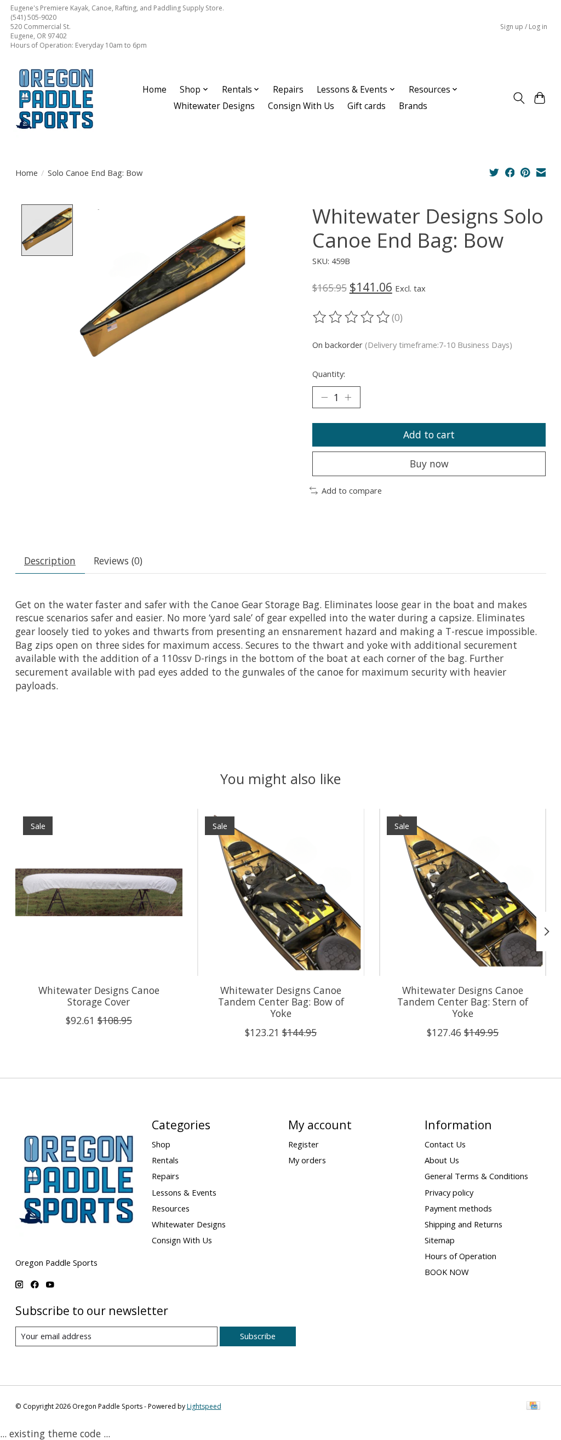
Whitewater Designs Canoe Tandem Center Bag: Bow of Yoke (280, 1002)
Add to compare (352, 490)
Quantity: (328, 373)
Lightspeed (204, 1406)
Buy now (429, 463)
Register (303, 1144)
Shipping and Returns (463, 1224)
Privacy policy (449, 1192)
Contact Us (445, 1144)
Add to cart (429, 434)
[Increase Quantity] (348, 397)
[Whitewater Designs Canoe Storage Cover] (98, 892)
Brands (413, 106)
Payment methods (458, 1208)
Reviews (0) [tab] (118, 560)
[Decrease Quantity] (324, 397)
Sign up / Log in (523, 26)
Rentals (165, 1160)
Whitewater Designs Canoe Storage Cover (98, 996)
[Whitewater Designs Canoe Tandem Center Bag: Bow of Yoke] (280, 892)
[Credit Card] (533, 1406)
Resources (171, 1208)
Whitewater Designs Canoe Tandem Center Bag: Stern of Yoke (462, 1002)
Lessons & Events (184, 1192)
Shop (161, 1144)
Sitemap (440, 1240)
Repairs (288, 89)
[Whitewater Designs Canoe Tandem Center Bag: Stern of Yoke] (462, 892)
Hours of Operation (460, 1255)
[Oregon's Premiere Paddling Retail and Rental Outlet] (54, 98)
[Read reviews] (352, 317)
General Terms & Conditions (476, 1175)
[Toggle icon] (518, 98)
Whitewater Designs (214, 106)
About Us (442, 1160)
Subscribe (258, 1335)
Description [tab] (50, 560)
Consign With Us (301, 106)
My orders (307, 1160)
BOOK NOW (447, 1271)
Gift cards (366, 106)
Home (154, 89)
